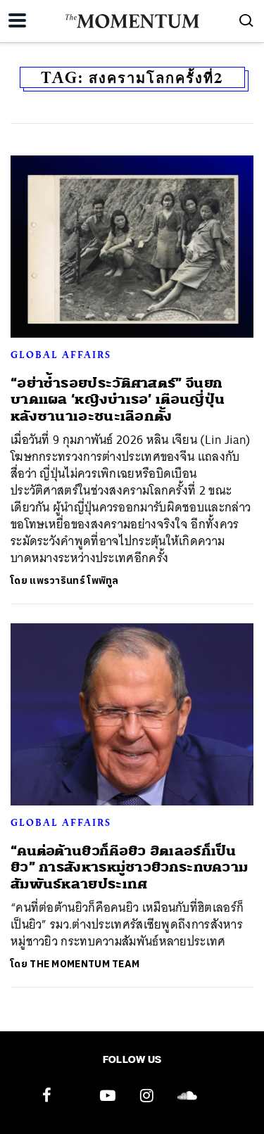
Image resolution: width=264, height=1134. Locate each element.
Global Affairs (61, 354)
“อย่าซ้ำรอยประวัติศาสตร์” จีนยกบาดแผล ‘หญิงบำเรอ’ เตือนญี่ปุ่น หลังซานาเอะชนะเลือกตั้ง (118, 399)
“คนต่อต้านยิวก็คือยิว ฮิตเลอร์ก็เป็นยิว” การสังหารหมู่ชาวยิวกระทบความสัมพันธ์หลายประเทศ (129, 867)
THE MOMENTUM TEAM (84, 964)
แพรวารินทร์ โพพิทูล (74, 581)
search (246, 20)
